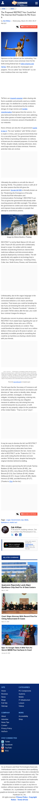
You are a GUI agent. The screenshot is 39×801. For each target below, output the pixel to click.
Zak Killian (16, 527)
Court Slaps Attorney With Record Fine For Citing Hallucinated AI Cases (19, 617)
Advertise (4, 719)
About (3, 716)
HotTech (4, 731)
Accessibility (23, 716)
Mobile (21, 697)
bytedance (5, 522)
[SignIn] (4, 2)
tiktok (26, 520)
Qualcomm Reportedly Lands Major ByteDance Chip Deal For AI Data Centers (19, 586)
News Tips (5, 722)
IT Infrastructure (24, 700)
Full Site (4, 703)
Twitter (7, 742)
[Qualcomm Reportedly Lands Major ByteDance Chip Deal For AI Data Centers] (19, 572)
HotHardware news (29, 545)
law (22, 520)
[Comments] (18, 27)
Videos (21, 706)
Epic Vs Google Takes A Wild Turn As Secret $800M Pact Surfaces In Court (17, 649)
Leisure (21, 703)
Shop (21, 719)
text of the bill (17, 382)
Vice (11, 481)
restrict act (13, 522)
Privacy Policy (6, 728)
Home (3, 691)
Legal (8, 520)
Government (15, 520)
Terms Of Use (22, 800)
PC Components (25, 691)
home (3, 8)
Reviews (4, 694)
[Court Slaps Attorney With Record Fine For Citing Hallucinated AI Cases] (19, 603)
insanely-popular (16, 98)
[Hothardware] (19, 3)
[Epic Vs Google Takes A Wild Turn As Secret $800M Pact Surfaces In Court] (19, 635)
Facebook (8, 745)
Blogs (3, 700)
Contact (4, 725)
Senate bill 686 (16, 190)
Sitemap (4, 706)
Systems (22, 694)
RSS (7, 751)
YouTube (8, 748)
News (12, 8)
